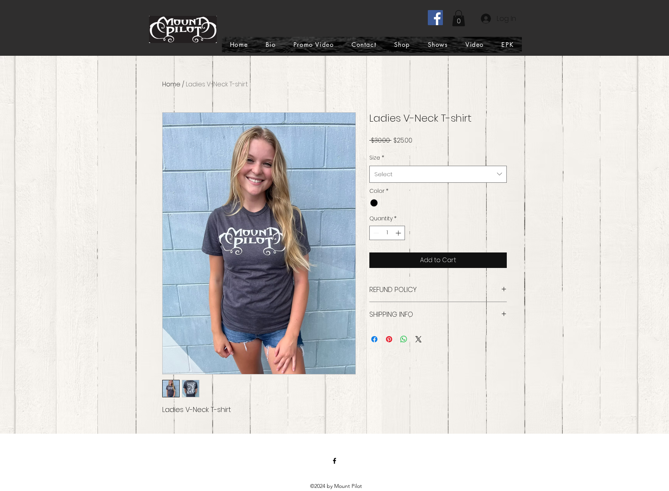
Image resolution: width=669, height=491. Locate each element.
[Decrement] (375, 233)
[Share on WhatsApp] (403, 339)
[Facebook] (435, 17)
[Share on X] (418, 339)
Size (376, 157)
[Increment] (399, 233)
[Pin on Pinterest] (389, 339)
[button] (458, 18)
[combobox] (438, 174)
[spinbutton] (387, 233)
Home (171, 84)
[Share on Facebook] (374, 339)
